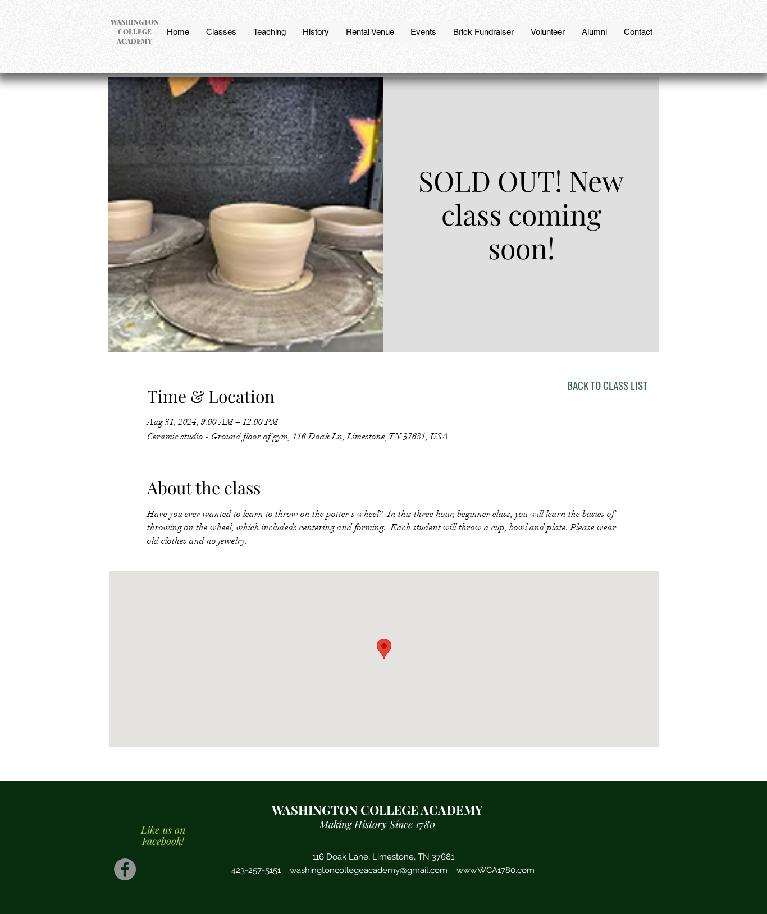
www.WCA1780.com (495, 870)
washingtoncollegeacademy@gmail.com (369, 870)
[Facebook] (125, 869)
